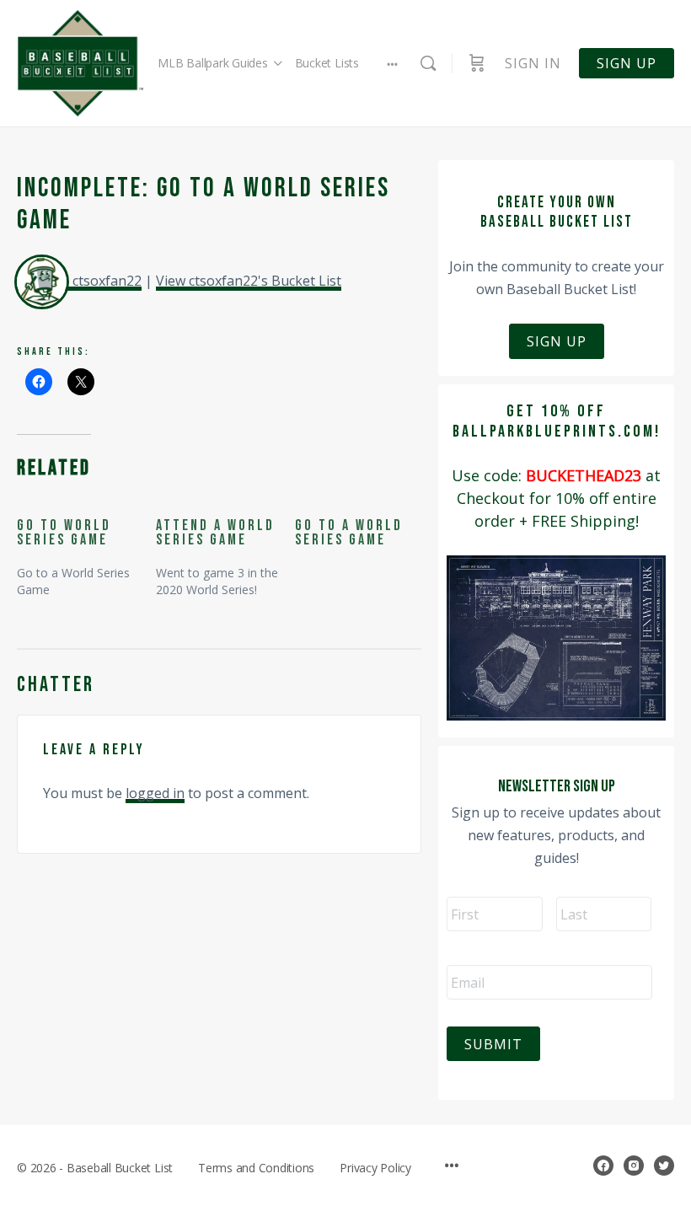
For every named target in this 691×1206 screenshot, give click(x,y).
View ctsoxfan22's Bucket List (248, 280)
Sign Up (557, 341)
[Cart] (477, 63)
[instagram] (634, 1165)
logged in (155, 793)
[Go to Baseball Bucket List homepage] (80, 63)
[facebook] (603, 1165)
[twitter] (664, 1165)
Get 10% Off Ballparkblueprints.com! (557, 421)
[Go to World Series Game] (86, 550)
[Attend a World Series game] (225, 550)
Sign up (626, 63)
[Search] (428, 63)
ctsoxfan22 (107, 280)
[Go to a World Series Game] (364, 533)
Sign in (533, 63)
